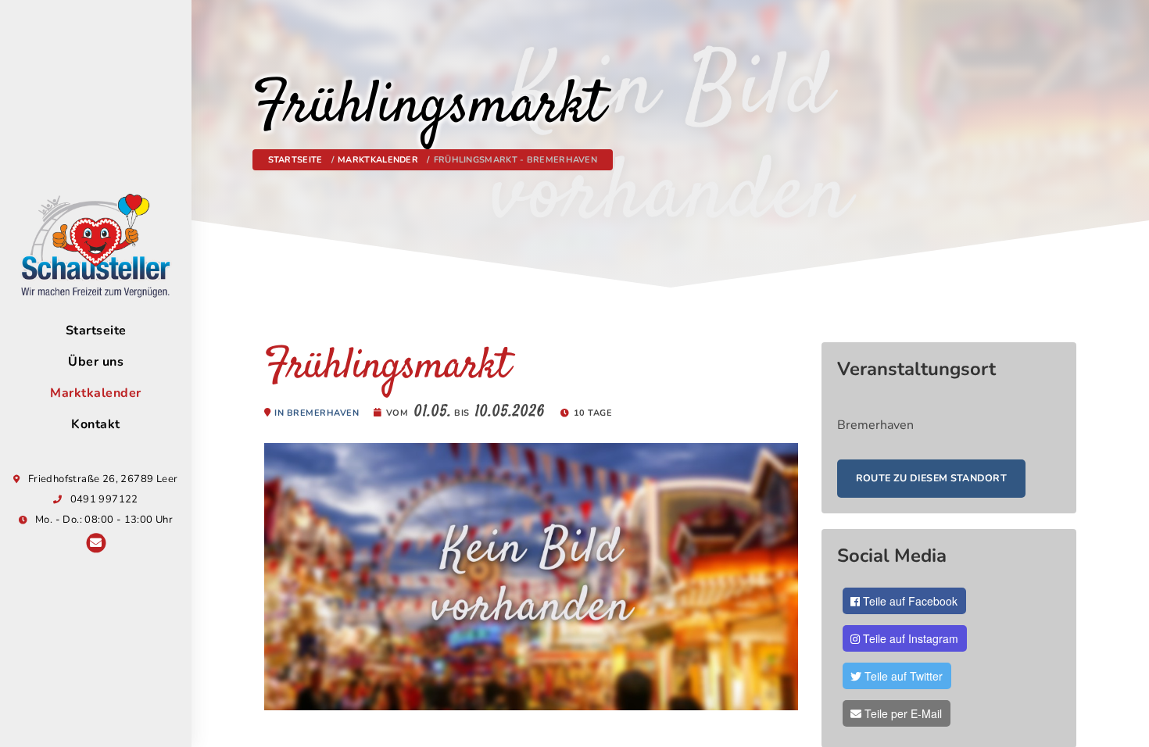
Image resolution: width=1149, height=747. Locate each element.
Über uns (95, 361)
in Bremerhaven (316, 413)
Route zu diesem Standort (931, 477)
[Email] (95, 544)
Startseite (96, 330)
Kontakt (95, 424)
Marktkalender (95, 393)
